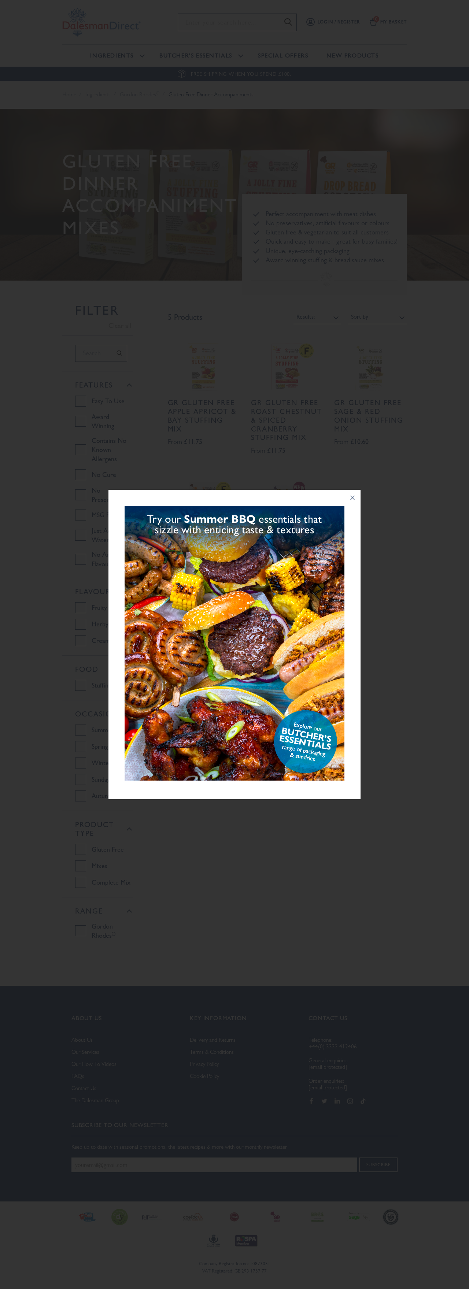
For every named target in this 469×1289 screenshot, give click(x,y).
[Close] (352, 498)
